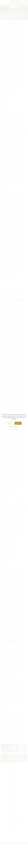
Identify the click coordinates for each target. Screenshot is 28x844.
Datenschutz (16, 429)
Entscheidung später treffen (14, 426)
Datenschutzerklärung (12, 417)
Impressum (11, 429)
